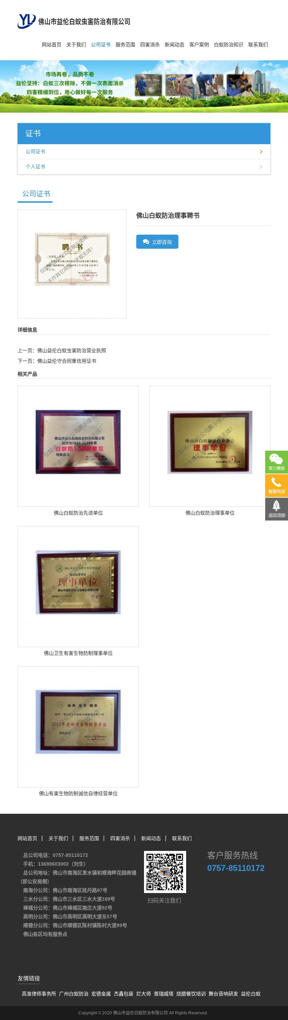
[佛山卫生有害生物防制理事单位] (78, 586)
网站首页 (51, 44)
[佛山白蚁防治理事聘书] (72, 264)
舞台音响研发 (223, 993)
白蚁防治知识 (228, 44)
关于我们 (76, 44)
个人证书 (35, 166)
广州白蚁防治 (74, 993)
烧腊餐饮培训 (191, 993)
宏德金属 (101, 993)
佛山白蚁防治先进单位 (78, 513)
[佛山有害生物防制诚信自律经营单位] (78, 726)
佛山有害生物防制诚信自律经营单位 (78, 793)
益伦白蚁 (251, 993)
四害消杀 (150, 44)
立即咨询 (160, 242)
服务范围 (125, 44)
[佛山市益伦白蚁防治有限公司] (74, 14)
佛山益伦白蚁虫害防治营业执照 (71, 350)
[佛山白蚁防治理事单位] (209, 446)
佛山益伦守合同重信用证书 (66, 361)
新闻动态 (174, 44)
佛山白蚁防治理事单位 (210, 513)
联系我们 (258, 44)
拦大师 (143, 993)
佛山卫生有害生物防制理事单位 (78, 653)
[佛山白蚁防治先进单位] (78, 446)
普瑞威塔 (164, 993)
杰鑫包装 (123, 993)
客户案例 (199, 44)
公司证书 (101, 44)
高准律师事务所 (39, 993)
